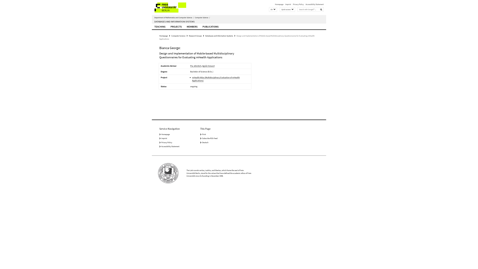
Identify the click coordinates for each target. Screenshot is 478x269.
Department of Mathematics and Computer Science (174, 17)
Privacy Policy (298, 4)
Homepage (279, 4)
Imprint (288, 4)
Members (192, 26)
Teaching (160, 26)
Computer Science (202, 17)
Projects (176, 26)
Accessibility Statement (315, 4)
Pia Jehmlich (195, 66)
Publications (211, 26)
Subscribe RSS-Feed (209, 138)
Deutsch (205, 142)
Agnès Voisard (208, 66)
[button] (273, 9)
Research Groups (195, 36)
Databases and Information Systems (174, 21)
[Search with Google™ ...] (321, 9)
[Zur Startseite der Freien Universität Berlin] (173, 7)
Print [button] (204, 134)
